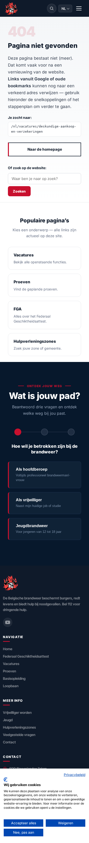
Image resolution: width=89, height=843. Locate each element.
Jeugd (8, 720)
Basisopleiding (14, 678)
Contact (9, 742)
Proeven (9, 671)
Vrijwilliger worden (17, 712)
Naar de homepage (44, 149)
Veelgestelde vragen (19, 735)
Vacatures (11, 664)
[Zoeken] (51, 8)
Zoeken (19, 191)
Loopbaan (11, 686)
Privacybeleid (74, 775)
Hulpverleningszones (19, 727)
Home (7, 649)
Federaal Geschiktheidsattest (26, 656)
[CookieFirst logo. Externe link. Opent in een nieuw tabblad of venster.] (5, 779)
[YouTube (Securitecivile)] (7, 622)
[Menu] (79, 8)
